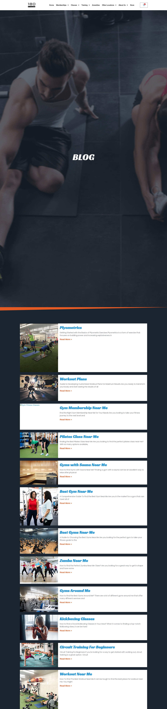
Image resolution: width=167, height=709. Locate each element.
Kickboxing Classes (77, 618)
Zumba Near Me (74, 560)
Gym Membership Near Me (84, 407)
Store (132, 5)
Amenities (96, 5)
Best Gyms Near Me (77, 532)
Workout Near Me (76, 673)
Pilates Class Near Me (79, 436)
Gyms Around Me (75, 590)
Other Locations (108, 5)
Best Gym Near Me (76, 491)
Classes (74, 5)
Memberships (61, 5)
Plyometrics (71, 327)
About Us (122, 5)
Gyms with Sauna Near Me (83, 464)
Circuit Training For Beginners (87, 646)
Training (84, 5)
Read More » (66, 339)
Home (51, 5)
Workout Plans (73, 378)
